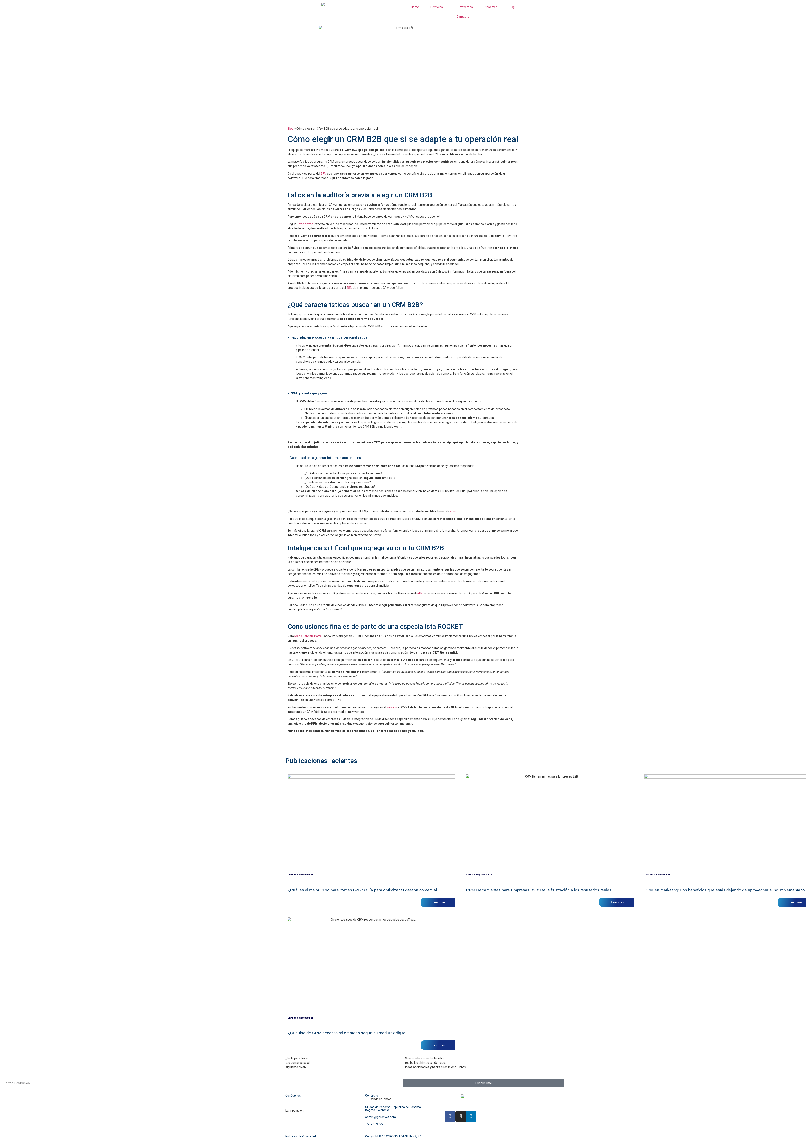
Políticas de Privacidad (300, 1136)
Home (415, 7)
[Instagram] (460, 1116)
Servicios (436, 7)
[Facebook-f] (450, 1116)
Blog (512, 7)
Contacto (463, 16)
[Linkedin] (471, 1116)
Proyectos (466, 7)
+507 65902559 (375, 1124)
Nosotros (491, 7)
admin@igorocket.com (380, 1117)
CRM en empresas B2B (300, 874)
